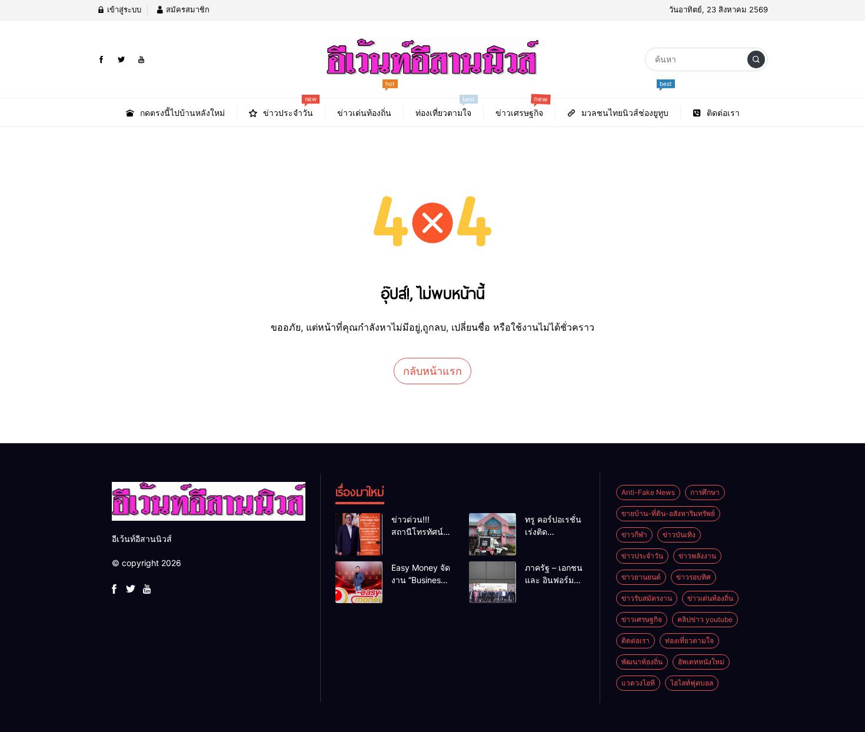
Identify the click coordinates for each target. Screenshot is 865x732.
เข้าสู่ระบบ (123, 9)
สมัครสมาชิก (186, 9)
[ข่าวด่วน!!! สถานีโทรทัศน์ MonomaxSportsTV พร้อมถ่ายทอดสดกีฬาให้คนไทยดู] (358, 534)
